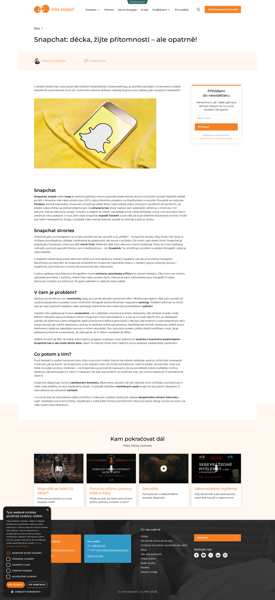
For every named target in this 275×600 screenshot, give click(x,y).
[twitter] (210, 554)
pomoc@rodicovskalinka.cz (112, 550)
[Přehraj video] (163, 468)
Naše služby (148, 563)
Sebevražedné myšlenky (216, 489)
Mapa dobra (148, 558)
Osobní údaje (149, 571)
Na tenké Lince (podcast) (157, 540)
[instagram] (225, 554)
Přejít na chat (95, 555)
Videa (144, 536)
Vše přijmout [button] (15, 584)
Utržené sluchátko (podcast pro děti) (164, 545)
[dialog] (27, 552)
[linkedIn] (218, 554)
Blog (37, 28)
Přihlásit (203, 126)
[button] (27, 592)
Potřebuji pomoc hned (223, 9)
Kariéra (145, 567)
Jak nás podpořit (151, 554)
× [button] (47, 510)
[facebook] (196, 554)
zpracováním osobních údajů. (216, 138)
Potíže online (97, 60)
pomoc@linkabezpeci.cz (60, 550)
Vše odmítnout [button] (37, 584)
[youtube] (203, 554)
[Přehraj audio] (111, 468)
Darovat (202, 537)
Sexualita (150, 489)
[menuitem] (92, 10)
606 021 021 (99, 545)
